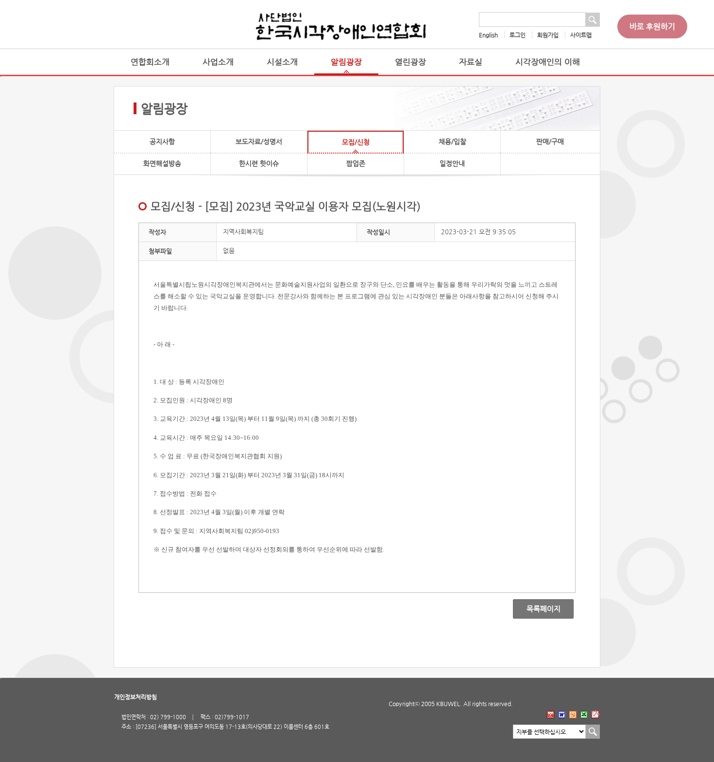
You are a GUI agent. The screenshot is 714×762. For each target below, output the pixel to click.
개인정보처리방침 (135, 696)
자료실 (470, 62)
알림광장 (346, 62)
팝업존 (355, 163)
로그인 (518, 35)
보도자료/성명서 (259, 141)
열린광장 (410, 62)
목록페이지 (536, 609)
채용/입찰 (452, 141)
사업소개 (218, 62)
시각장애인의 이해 (547, 62)
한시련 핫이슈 (259, 163)
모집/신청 (356, 142)
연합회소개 (150, 62)
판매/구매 (550, 141)
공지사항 (162, 141)
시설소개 (282, 62)
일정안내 (452, 163)
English (488, 35)
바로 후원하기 (652, 26)
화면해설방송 (162, 163)
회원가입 (548, 35)
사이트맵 (581, 35)
